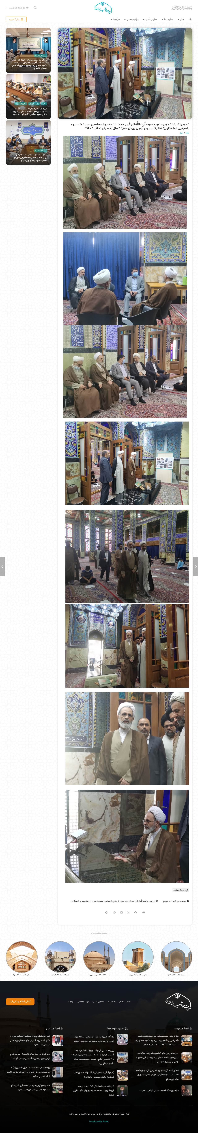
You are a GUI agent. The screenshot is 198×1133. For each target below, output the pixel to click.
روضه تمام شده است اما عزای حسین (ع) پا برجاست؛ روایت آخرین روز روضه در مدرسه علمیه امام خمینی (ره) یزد (28, 1071)
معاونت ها (112, 1001)
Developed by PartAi (99, 1121)
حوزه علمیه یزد (86, 901)
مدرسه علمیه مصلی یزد (137, 975)
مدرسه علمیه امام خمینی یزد (99, 975)
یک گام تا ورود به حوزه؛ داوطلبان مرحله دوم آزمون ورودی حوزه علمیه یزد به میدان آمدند (94, 1039)
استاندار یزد (129, 901)
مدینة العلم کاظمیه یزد (176, 975)
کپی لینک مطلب (180, 890)
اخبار (175, 901)
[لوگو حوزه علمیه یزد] (103, 7)
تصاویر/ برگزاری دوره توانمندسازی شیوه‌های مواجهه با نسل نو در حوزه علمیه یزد (30, 1087)
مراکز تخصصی (83, 1001)
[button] (35, 7)
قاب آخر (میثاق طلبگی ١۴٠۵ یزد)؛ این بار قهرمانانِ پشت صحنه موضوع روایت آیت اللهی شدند (93, 1090)
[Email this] (142, 912)
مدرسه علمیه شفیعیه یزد (60, 975)
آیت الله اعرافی (140, 901)
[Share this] (135, 912)
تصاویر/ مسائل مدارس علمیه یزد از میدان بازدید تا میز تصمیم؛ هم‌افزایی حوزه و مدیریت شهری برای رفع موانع (28, 157)
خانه (128, 1001)
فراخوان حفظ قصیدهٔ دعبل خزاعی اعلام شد (159, 1090)
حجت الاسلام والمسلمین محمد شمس (108, 901)
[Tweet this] (128, 912)
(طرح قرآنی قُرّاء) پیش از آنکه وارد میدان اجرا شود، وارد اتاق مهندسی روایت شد (94, 1074)
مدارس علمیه (98, 1001)
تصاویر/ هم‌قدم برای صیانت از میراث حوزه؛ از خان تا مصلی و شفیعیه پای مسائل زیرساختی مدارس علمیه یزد (30, 1040)
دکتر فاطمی (75, 901)
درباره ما (71, 1001)
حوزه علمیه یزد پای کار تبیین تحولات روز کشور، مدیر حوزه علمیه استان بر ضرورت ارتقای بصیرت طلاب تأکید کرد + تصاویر (29, 111)
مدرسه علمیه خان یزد (21, 975)
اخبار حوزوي (167, 901)
